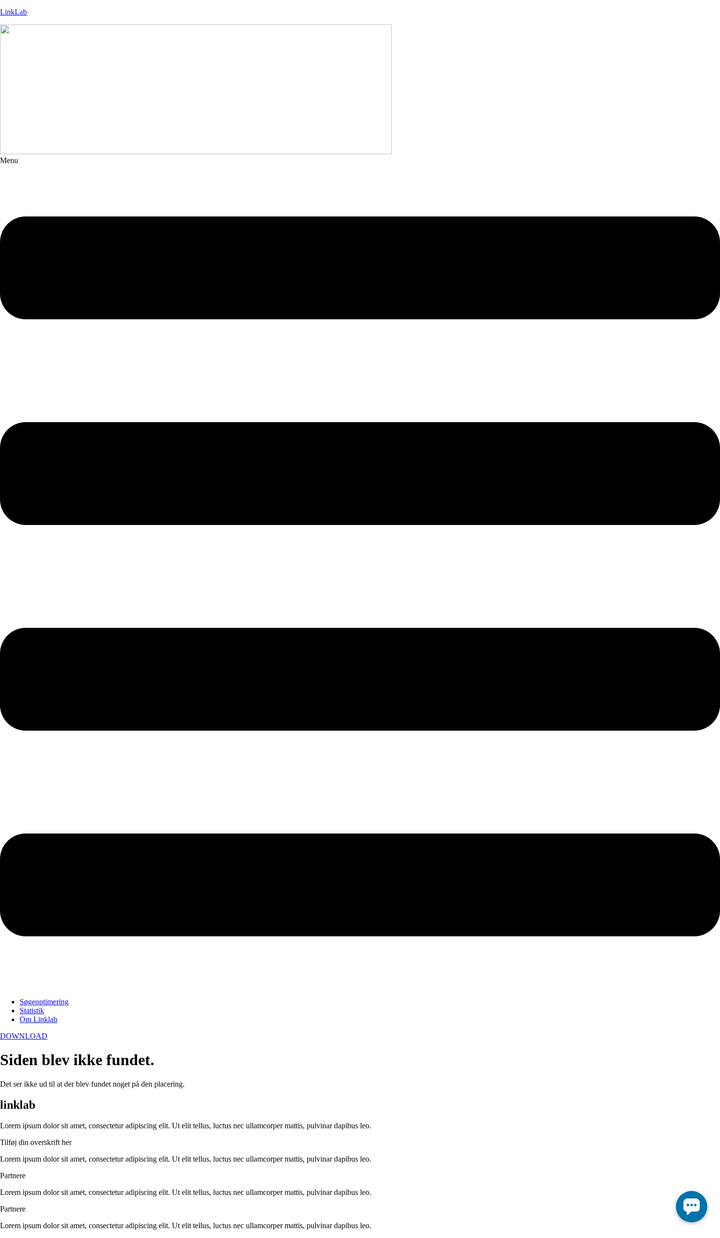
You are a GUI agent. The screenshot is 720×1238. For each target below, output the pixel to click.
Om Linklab (38, 1019)
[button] (360, 573)
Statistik (32, 1010)
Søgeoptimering (44, 1002)
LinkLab (13, 12)
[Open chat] (691, 1206)
